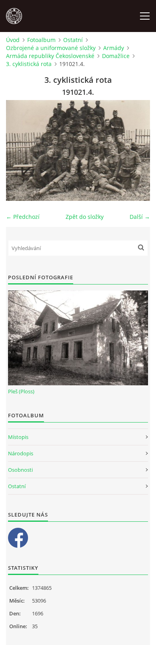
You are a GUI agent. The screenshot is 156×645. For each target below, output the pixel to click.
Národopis (20, 453)
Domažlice (116, 56)
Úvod (13, 40)
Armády (113, 48)
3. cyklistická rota (29, 64)
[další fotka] (137, 150)
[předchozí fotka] (19, 150)
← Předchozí (23, 216)
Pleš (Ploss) (21, 391)
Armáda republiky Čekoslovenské (50, 56)
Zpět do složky (85, 216)
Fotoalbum (41, 40)
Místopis (18, 437)
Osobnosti (20, 469)
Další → (140, 216)
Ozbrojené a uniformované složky (51, 48)
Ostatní (73, 40)
